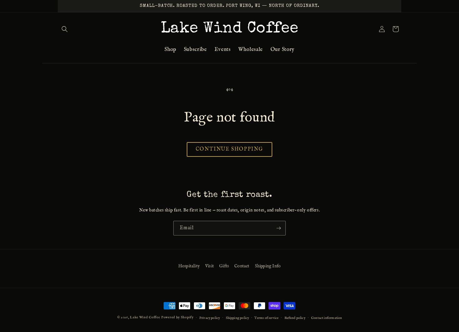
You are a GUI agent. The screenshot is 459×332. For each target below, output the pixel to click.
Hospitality (189, 266)
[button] (65, 29)
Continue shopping (229, 149)
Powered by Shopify (177, 317)
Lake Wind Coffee (145, 317)
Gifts (224, 266)
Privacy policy (209, 317)
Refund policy (294, 317)
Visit (209, 266)
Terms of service (266, 317)
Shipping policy (237, 317)
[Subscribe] (278, 228)
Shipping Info (268, 266)
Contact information (326, 317)
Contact (241, 266)
